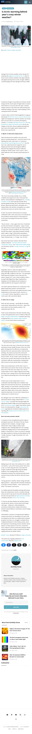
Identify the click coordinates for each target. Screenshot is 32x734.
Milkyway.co (26, 726)
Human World (10, 8)
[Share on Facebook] (9, 545)
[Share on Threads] (14, 545)
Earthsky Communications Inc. (13, 726)
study (8, 122)
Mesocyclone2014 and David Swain (22, 342)
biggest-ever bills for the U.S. (16, 76)
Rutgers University (16, 50)
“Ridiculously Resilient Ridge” (23, 244)
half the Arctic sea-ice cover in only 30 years (19, 117)
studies (13, 405)
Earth (4, 8)
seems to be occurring (18, 497)
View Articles (16, 569)
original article (17, 540)
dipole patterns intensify (23, 495)
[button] (29, 2)
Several (7, 405)
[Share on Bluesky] (3, 545)
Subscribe (25, 2)
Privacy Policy (16, 613)
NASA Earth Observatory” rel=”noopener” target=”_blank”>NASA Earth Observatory (18, 193)
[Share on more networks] (24, 545)
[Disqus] (16, 687)
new (10, 405)
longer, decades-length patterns (10, 316)
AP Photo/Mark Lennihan (16, 47)
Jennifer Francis (7, 50)
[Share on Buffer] (19, 545)
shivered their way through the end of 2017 (13, 143)
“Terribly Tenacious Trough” (21, 246)
